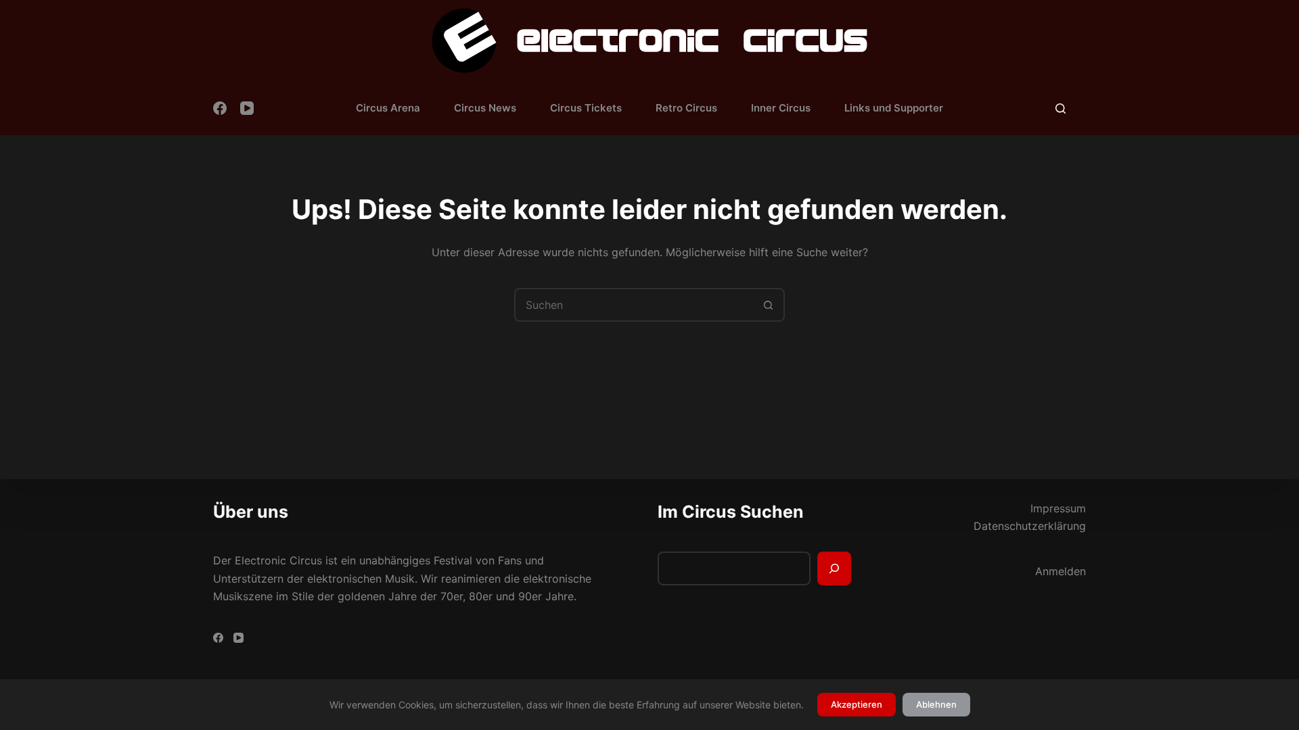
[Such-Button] (767, 304)
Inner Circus (781, 107)
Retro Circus (686, 107)
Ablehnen (936, 704)
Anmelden (1060, 571)
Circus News (485, 107)
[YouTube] (247, 108)
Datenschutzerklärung (1030, 526)
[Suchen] (1060, 108)
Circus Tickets (586, 107)
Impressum (1058, 508)
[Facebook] (220, 108)
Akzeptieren (856, 704)
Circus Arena (388, 107)
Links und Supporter (893, 107)
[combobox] (634, 305)
